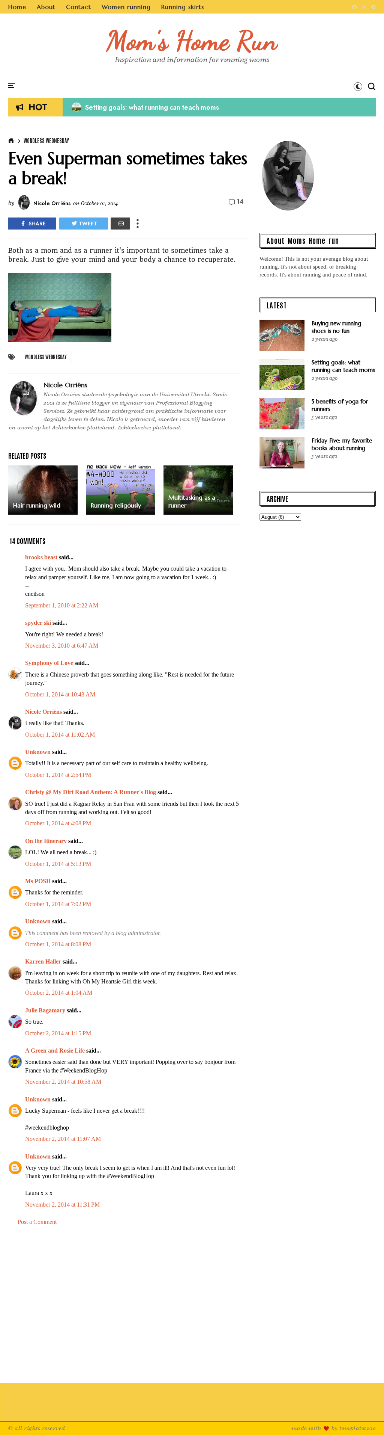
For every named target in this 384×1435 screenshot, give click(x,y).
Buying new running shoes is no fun (336, 327)
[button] (358, 86)
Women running (126, 7)
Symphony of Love (49, 663)
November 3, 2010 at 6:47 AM (61, 645)
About (46, 7)
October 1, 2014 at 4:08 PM (58, 823)
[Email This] (120, 224)
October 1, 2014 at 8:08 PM (58, 944)
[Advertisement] (128, 1304)
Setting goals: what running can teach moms (145, 107)
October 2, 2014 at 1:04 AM (58, 992)
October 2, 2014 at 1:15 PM (58, 1033)
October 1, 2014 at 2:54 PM (58, 775)
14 (240, 202)
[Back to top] (365, 1417)
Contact (78, 7)
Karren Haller (43, 961)
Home (17, 7)
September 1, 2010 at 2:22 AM (61, 605)
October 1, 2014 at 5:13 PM (58, 864)
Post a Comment (37, 1222)
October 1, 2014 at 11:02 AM (60, 734)
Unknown (38, 752)
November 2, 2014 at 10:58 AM (63, 1082)
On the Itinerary (46, 841)
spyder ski (38, 622)
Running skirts (182, 7)
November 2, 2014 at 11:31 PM (62, 1204)
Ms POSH (38, 881)
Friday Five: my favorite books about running (342, 444)
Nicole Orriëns (43, 711)
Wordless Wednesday (46, 140)
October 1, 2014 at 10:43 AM (60, 694)
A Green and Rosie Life (55, 1050)
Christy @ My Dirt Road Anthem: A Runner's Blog (90, 792)
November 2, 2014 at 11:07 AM (63, 1139)
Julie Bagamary (45, 1010)
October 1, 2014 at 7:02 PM (58, 904)
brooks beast (41, 557)
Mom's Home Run (192, 40)
